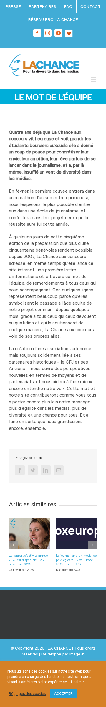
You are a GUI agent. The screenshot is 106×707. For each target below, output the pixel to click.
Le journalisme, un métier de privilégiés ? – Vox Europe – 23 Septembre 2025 (76, 560)
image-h (77, 654)
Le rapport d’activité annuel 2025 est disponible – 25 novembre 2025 (29, 560)
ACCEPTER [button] (63, 693)
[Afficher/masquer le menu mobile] (94, 79)
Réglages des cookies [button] (27, 693)
